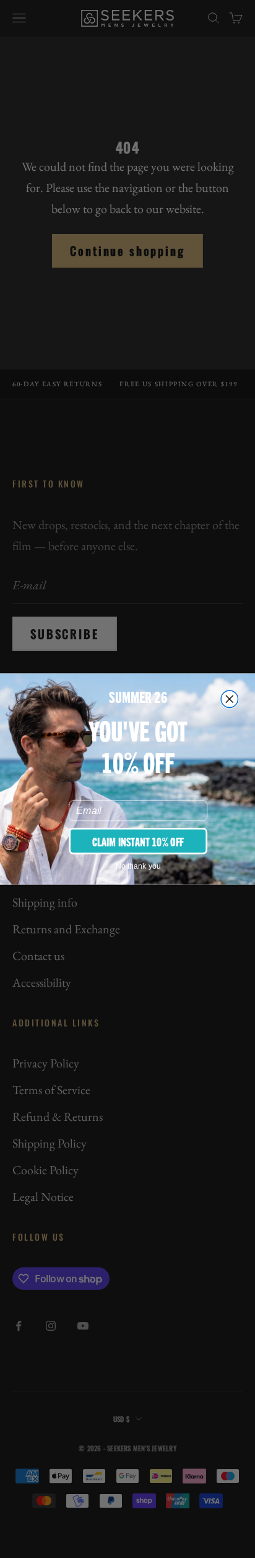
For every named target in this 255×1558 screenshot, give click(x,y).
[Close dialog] (229, 699)
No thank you (138, 866)
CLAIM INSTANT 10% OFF (138, 840)
